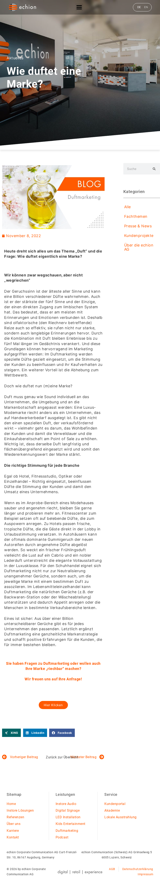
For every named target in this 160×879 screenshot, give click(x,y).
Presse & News (138, 226)
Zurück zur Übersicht (62, 757)
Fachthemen (136, 216)
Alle (127, 207)
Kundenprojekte (139, 235)
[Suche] (154, 169)
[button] (11, 733)
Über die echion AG (139, 247)
